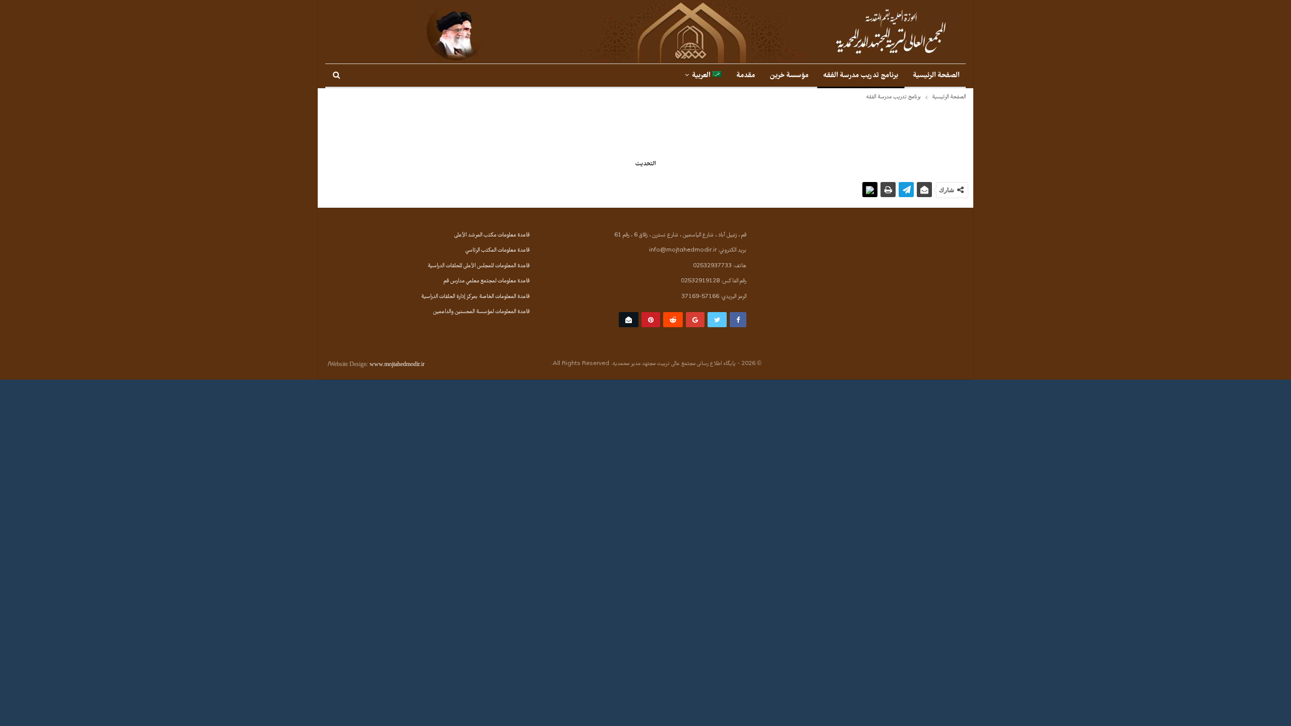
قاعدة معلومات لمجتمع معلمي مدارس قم (487, 281)
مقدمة (745, 76)
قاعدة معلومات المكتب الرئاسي (497, 251)
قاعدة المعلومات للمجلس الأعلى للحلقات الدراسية (479, 266)
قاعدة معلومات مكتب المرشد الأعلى (492, 235)
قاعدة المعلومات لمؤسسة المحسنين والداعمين (481, 312)
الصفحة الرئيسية (936, 76)
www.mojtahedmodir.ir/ (376, 364)
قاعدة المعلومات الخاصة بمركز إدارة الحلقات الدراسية (475, 297)
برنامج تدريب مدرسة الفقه (860, 76)
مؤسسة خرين (789, 76)
